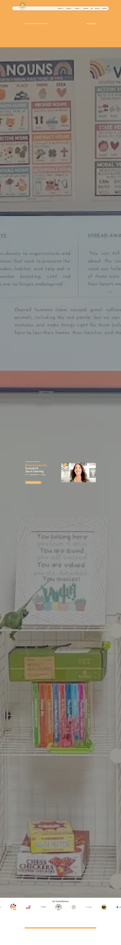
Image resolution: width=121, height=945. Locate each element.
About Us (60, 8)
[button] (78, 472)
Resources (97, 8)
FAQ (91, 8)
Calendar (77, 8)
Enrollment (85, 8)
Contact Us (104, 8)
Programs (68, 8)
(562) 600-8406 (91, 24)
